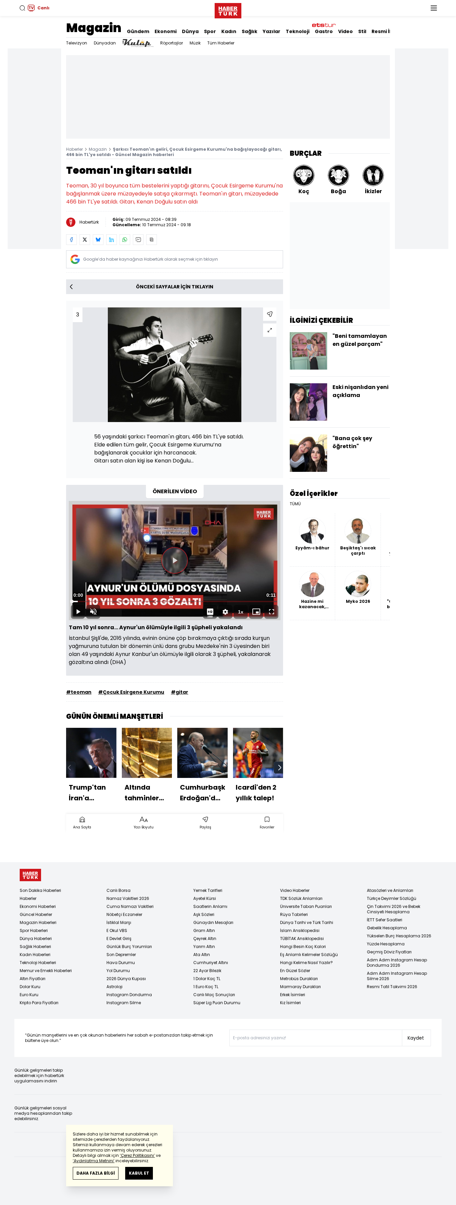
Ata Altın (201, 954)
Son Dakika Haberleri (40, 890)
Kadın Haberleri (35, 954)
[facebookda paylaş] (71, 239)
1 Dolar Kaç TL (206, 978)
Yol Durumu (118, 970)
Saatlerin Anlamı (210, 906)
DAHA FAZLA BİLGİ (95, 1173)
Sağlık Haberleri (35, 946)
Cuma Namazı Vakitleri (130, 906)
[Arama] (22, 8)
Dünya (190, 31)
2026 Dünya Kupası (126, 978)
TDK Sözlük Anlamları (301, 898)
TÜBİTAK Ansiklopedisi (302, 938)
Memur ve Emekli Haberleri (46, 970)
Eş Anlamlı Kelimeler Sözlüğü (309, 954)
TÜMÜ (295, 504)
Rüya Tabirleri (294, 914)
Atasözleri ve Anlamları (390, 890)
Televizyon (76, 43)
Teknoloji (297, 31)
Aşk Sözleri (203, 914)
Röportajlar (171, 43)
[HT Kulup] (138, 43)
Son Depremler (121, 954)
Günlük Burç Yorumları (129, 946)
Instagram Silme (123, 1003)
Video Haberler (294, 890)
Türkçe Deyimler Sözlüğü (391, 898)
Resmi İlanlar (388, 31)
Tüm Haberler (220, 43)
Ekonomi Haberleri (38, 906)
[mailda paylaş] (138, 239)
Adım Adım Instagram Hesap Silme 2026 (397, 975)
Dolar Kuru (30, 986)
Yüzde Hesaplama (386, 944)
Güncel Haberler (36, 914)
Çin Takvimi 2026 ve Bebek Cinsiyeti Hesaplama (393, 909)
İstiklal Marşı (118, 922)
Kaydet (416, 1038)
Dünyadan (105, 43)
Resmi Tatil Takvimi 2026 (392, 986)
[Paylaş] (269, 314)
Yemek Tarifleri (207, 890)
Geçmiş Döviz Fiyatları (389, 952)
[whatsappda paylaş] (125, 239)
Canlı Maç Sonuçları (214, 994)
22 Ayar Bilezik (207, 970)
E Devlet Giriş (119, 938)
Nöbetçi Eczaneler (124, 914)
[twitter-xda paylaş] (84, 239)
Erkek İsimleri (292, 994)
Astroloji (114, 986)
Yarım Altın (204, 946)
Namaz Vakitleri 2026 (127, 898)
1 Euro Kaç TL (205, 986)
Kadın (228, 31)
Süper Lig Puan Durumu (216, 1003)
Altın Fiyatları (32, 978)
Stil (362, 31)
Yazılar (271, 31)
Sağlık (249, 31)
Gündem (138, 31)
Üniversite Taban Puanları (306, 906)
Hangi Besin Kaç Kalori (303, 946)
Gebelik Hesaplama (387, 928)
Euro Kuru (29, 994)
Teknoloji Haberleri (38, 962)
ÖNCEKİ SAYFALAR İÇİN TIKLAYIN (174, 286)
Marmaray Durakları (300, 986)
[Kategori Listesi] (434, 8)
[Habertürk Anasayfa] (228, 9)
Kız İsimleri (290, 1003)
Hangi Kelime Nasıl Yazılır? (306, 962)
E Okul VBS (116, 930)
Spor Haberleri (34, 930)
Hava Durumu (120, 962)
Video (345, 31)
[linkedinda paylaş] (111, 239)
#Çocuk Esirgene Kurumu (131, 692)
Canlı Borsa (118, 890)
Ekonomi (166, 31)
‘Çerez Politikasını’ (137, 1155)
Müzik (195, 43)
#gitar (179, 692)
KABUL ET (139, 1173)
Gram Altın (204, 930)
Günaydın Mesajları (213, 922)
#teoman (78, 692)
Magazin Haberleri (38, 922)
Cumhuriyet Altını (210, 962)
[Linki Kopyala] (151, 239)
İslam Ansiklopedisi (299, 930)
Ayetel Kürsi (204, 898)
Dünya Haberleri (36, 938)
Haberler (74, 149)
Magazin (94, 27)
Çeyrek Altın (204, 938)
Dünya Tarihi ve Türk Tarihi (306, 922)
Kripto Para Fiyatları (39, 1003)
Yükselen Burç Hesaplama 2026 (399, 936)
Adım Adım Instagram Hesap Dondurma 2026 (397, 962)
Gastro (324, 31)
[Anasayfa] (30, 875)
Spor (210, 31)
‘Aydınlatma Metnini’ (94, 1161)
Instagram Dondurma (129, 994)
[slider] (174, 601)
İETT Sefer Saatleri (384, 920)
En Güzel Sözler (295, 970)
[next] (280, 768)
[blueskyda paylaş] (98, 239)
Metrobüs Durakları (299, 978)
